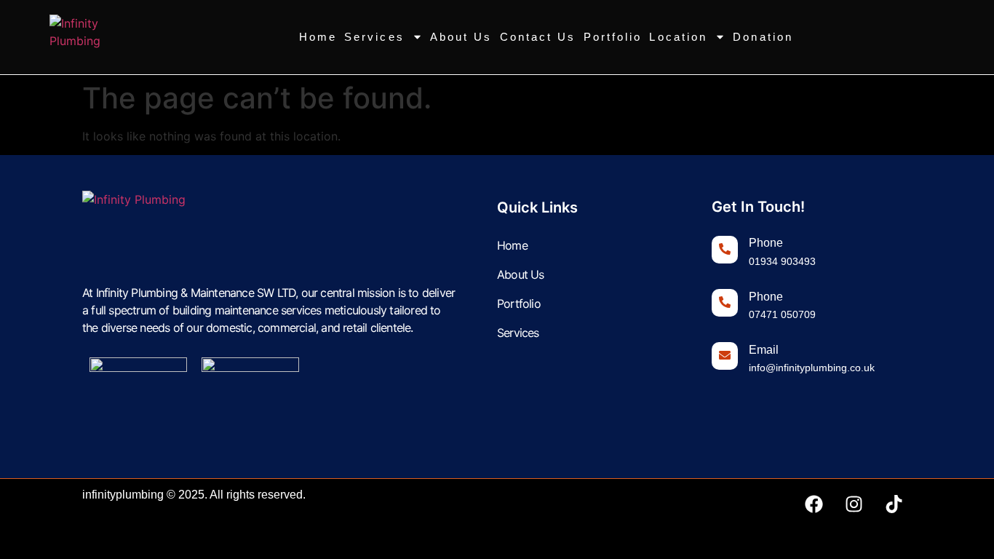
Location (678, 37)
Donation (763, 37)
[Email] (725, 356)
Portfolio (613, 37)
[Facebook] (813, 504)
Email (764, 350)
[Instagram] (853, 504)
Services (374, 37)
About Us (461, 37)
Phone (766, 243)
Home (318, 37)
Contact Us (538, 37)
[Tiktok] (893, 504)
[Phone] (725, 249)
